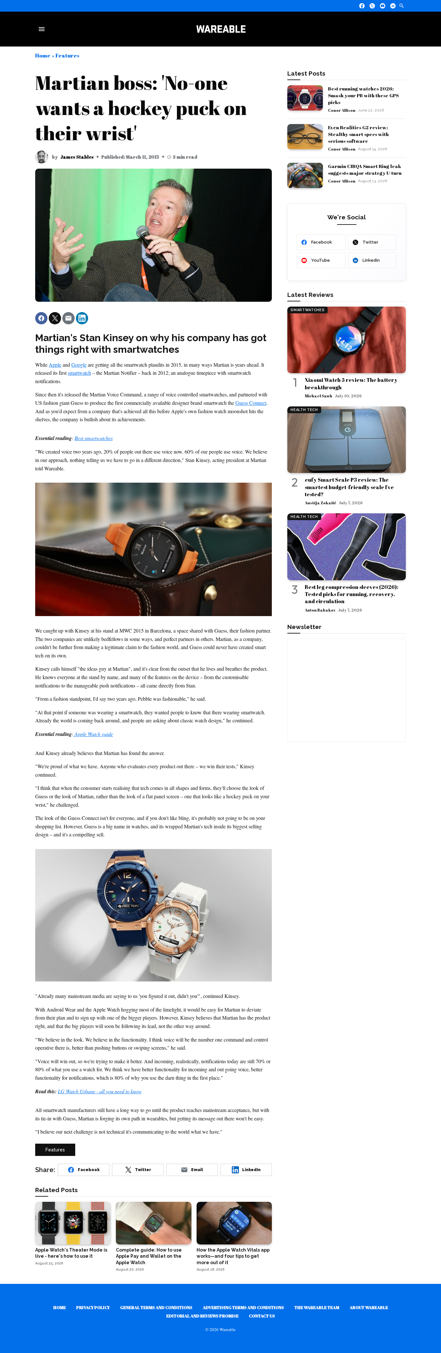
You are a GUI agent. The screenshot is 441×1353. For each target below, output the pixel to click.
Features (67, 55)
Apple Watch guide (93, 733)
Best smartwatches (94, 438)
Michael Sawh (318, 395)
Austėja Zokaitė (320, 502)
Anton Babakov (320, 610)
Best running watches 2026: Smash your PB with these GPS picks (363, 95)
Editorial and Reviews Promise (202, 1316)
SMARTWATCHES (307, 310)
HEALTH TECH (304, 410)
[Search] (401, 5)
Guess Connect (250, 402)
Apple (55, 364)
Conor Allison (341, 110)
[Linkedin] (392, 5)
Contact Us (262, 1316)
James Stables (77, 157)
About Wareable (369, 1307)
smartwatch (79, 372)
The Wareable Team (316, 1307)
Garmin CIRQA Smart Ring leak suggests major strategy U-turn (365, 169)
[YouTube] (382, 5)
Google (79, 364)
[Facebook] (361, 5)
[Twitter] (372, 5)
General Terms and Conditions (156, 1307)
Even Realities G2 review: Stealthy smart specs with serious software (358, 134)
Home (42, 55)
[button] (41, 318)
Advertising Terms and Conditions (243, 1307)
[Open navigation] (43, 29)
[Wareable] (221, 29)
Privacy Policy (93, 1307)
